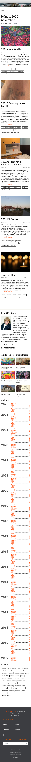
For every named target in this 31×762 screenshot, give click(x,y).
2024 (4, 429)
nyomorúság (4, 688)
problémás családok (23, 243)
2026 (4, 404)
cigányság (14, 668)
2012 (4, 612)
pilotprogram (24, 189)
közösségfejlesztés (18, 129)
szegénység (17, 297)
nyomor (23, 685)
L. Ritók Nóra (27, 52)
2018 (4, 521)
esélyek (22, 670)
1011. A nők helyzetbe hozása (22, 381)
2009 (4, 658)
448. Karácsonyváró (6, 380)
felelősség (11, 673)
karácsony (4, 678)
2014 (4, 582)
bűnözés (3, 240)
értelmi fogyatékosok (6, 127)
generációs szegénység (16, 127)
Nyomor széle (11, 711)
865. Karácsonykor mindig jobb (6, 368)
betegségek (9, 294)
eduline (4, 727)
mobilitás (16, 243)
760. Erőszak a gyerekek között (14, 104)
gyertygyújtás (4, 297)
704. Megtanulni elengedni (20, 395)
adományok (4, 668)
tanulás (23, 690)
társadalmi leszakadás (12, 693)
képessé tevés (25, 187)
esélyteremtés (4, 673)
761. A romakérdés (11, 49)
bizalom (9, 668)
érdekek (9, 695)
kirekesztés (9, 678)
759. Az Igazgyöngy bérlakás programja (11, 163)
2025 (4, 414)
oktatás (9, 688)
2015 (4, 566)
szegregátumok (5, 690)
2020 (10, 23)
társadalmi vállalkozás (23, 693)
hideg (7, 675)
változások (4, 695)
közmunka (9, 680)
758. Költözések (9, 219)
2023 (4, 445)
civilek (3, 68)
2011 (4, 627)
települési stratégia (5, 245)
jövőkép (3, 129)
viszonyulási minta (15, 132)
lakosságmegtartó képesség (7, 243)
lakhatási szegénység (6, 189)
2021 (4, 475)
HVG (4, 722)
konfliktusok (23, 678)
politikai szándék (13, 71)
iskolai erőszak (25, 127)
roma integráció (5, 73)
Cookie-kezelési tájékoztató (15, 754)
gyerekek (24, 294)
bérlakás (3, 187)
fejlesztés (8, 187)
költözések (18, 240)
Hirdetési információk (15, 749)
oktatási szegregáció (6, 132)
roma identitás (20, 71)
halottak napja (11, 297)
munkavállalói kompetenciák (7, 685)
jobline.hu (5, 724)
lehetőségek (14, 683)
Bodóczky (14, 294)
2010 (4, 642)
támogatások (4, 693)
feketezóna (8, 240)
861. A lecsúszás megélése (20, 368)
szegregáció (22, 688)
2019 (4, 506)
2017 (4, 536)
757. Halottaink (9, 275)
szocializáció (17, 690)
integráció (17, 675)
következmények (9, 129)
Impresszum (15, 757)
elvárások (11, 670)
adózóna (17, 724)
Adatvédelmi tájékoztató (15, 752)
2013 (4, 597)
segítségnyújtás (15, 688)
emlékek (19, 294)
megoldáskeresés (19, 68)
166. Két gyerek (5, 394)
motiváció (20, 683)
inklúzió (13, 68)
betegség (3, 294)
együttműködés (5, 670)
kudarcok (3, 680)
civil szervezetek (25, 668)
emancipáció (8, 68)
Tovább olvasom (8, 66)
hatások (3, 675)
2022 (4, 460)
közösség (14, 680)
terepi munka (13, 245)
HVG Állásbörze (6, 729)
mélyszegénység (5, 71)
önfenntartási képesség (16, 189)
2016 (4, 551)
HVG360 (17, 722)
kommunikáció (16, 678)
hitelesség (12, 675)
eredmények (17, 670)
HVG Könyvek (18, 727)
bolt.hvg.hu (17, 729)
